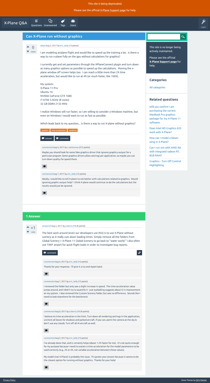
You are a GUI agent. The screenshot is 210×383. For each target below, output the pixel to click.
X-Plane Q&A (15, 23)
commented (47, 147)
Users (73, 25)
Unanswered (50, 25)
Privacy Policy (9, 380)
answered (46, 226)
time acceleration (59, 130)
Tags (63, 25)
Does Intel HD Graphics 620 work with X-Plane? (165, 130)
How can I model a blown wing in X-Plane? (163, 139)
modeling (72, 130)
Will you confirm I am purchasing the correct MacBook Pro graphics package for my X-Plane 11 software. (165, 114)
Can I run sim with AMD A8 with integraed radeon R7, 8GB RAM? (165, 151)
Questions (36, 25)
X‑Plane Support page (113, 10)
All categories (157, 87)
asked (42, 45)
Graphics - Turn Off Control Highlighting (165, 163)
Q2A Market (201, 380)
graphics (45, 130)
